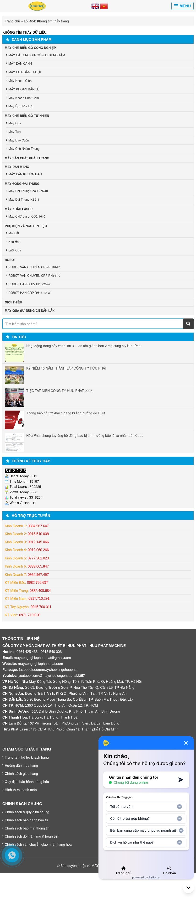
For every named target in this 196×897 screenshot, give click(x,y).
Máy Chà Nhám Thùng (23, 148)
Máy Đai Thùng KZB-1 (23, 199)
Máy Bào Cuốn (18, 140)
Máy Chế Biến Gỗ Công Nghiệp (30, 47)
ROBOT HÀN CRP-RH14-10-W (29, 292)
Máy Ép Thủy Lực (20, 106)
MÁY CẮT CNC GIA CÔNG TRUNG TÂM (36, 55)
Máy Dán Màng (17, 166)
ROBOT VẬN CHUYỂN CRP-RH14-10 (34, 275)
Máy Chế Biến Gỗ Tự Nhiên (27, 115)
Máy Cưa (14, 123)
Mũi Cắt (13, 233)
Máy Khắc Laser (19, 209)
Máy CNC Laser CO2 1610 (26, 216)
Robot (10, 259)
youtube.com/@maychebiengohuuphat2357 (51, 675)
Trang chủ (12, 21)
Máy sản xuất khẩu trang (27, 158)
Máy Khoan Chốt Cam (23, 97)
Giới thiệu (13, 302)
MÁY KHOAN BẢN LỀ (23, 89)
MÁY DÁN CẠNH (20, 63)
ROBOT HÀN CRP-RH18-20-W (29, 284)
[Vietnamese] (104, 5)
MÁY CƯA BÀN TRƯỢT (25, 72)
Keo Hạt (14, 241)
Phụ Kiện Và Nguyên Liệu (26, 226)
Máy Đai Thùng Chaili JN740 (28, 190)
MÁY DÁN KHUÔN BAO (25, 174)
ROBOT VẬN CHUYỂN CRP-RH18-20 (34, 267)
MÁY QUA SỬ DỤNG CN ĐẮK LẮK (29, 310)
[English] (95, 5)
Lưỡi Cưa (14, 250)
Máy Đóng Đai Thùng (22, 183)
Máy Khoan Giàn (20, 80)
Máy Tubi (14, 131)
